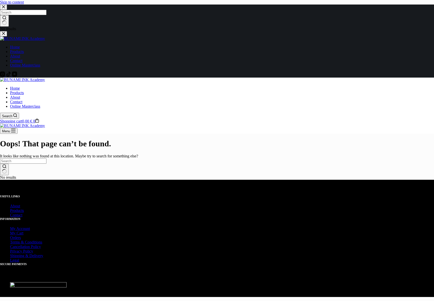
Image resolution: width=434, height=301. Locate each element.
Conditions (33, 242)
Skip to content (12, 2)
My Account (20, 228)
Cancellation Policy (25, 247)
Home (15, 88)
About (15, 97)
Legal (14, 260)
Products (17, 93)
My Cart (16, 233)
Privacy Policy (21, 251)
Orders (15, 237)
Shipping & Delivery (26, 256)
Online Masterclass (25, 106)
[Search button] (4, 169)
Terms (15, 242)
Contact (16, 102)
